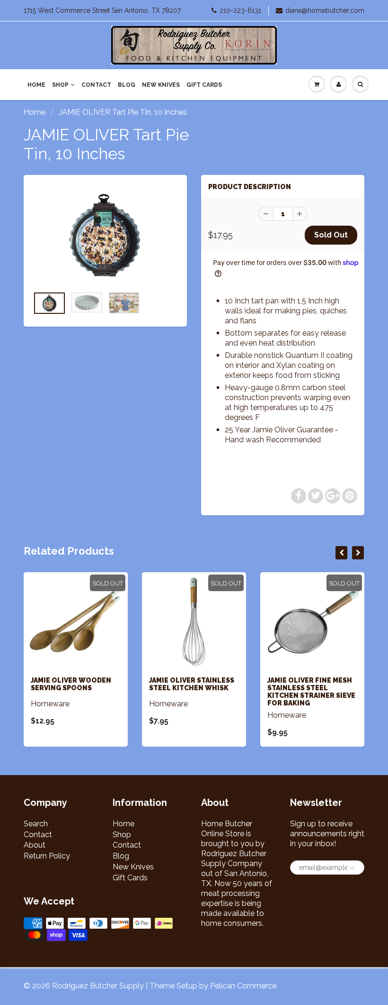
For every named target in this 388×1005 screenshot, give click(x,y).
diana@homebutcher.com (324, 10)
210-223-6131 (240, 10)
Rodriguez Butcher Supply (98, 985)
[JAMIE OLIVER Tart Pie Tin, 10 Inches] (105, 235)
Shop (60, 85)
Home (36, 85)
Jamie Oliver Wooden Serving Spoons (71, 684)
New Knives (161, 85)
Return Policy (47, 855)
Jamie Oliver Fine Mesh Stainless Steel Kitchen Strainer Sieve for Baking (311, 691)
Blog (126, 85)
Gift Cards (204, 85)
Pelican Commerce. (244, 985)
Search (36, 823)
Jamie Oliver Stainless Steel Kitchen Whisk (191, 684)
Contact (96, 85)
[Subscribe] (352, 868)
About (34, 845)
